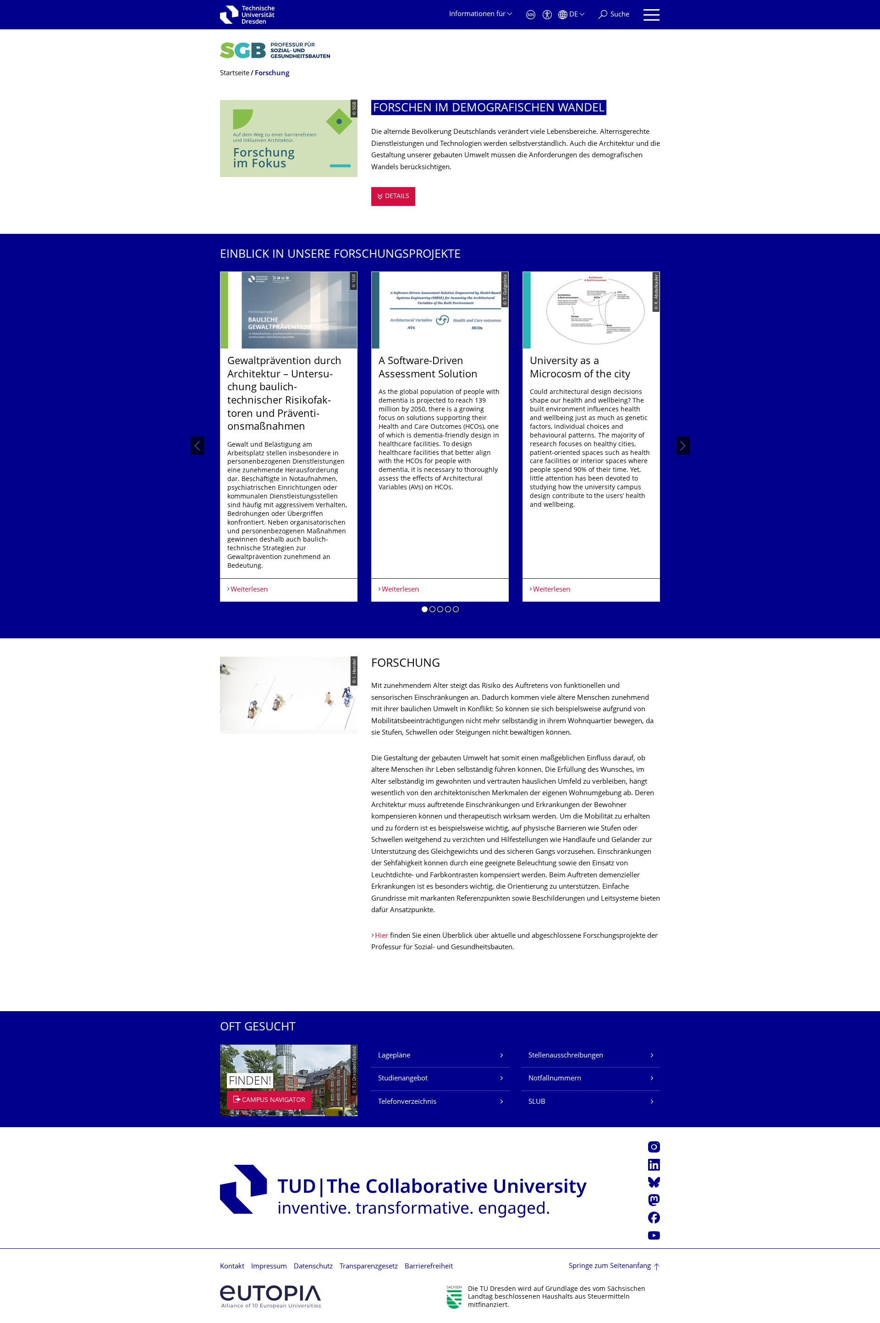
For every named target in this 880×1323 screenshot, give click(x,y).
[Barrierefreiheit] (547, 15)
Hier (381, 936)
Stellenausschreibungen (565, 1055)
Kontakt (232, 1266)
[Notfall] (531, 15)
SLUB (536, 1102)
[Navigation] (651, 15)
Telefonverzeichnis (407, 1102)
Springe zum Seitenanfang (610, 1266)
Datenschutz (313, 1266)
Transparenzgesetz (369, 1266)
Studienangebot (403, 1078)
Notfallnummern (554, 1078)
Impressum (269, 1266)
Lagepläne (394, 1055)
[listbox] (440, 445)
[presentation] (197, 446)
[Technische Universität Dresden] (247, 14)
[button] (425, 611)
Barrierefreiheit (429, 1266)
